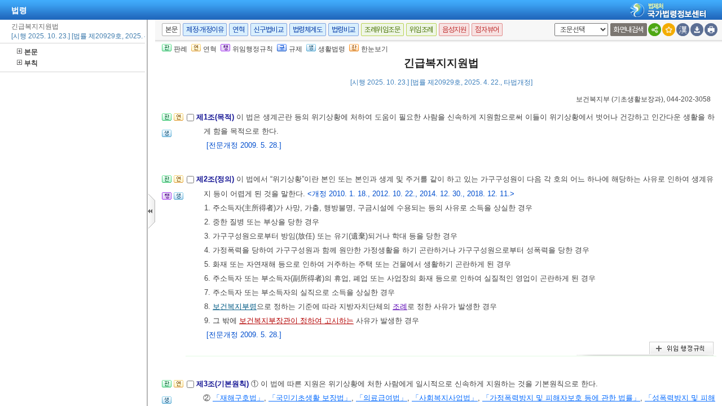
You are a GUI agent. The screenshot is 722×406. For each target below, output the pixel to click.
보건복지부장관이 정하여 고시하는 (296, 320)
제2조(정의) (216, 179)
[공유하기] (654, 29)
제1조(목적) (216, 117)
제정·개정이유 (204, 29)
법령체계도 (308, 29)
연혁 (238, 29)
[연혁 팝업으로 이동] (178, 120)
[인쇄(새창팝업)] (711, 29)
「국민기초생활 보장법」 (309, 398)
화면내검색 (629, 29)
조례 (400, 306)
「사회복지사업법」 (445, 398)
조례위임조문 (382, 29)
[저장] (696, 29)
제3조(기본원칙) (223, 383)
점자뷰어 (487, 29)
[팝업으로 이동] (166, 137)
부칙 (31, 63)
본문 (31, 52)
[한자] (682, 29)
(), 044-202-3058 (643, 99)
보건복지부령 (235, 306)
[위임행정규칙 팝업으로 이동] (166, 199)
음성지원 (454, 29)
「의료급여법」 (381, 398)
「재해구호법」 (238, 398)
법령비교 (343, 29)
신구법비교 (269, 29)
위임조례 (421, 29)
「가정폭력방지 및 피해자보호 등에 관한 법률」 (561, 398)
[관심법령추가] (668, 29)
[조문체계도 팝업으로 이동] (166, 120)
